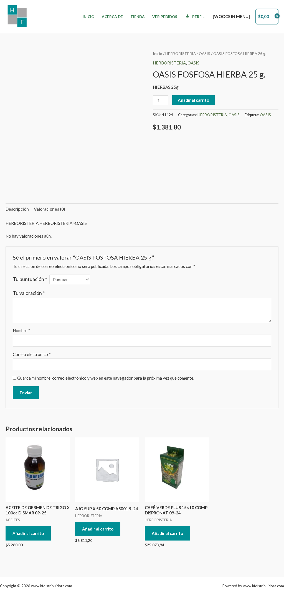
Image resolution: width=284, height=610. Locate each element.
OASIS (204, 53)
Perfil (198, 16)
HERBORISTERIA (180, 53)
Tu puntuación (30, 279)
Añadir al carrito (193, 100)
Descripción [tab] (17, 208)
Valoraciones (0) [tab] (49, 208)
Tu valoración (29, 293)
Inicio (88, 16)
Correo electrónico (32, 354)
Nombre (21, 330)
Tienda (137, 16)
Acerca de (112, 16)
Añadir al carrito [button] (28, 533)
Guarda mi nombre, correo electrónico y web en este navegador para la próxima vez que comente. (105, 377)
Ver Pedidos (164, 16)
